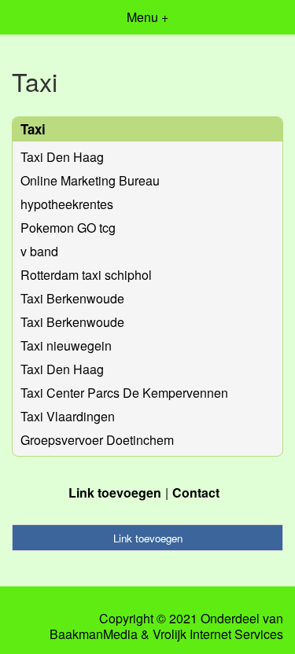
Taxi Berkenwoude (72, 298)
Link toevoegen (114, 492)
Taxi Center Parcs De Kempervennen (124, 393)
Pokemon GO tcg (68, 228)
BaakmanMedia (94, 634)
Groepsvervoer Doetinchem (97, 440)
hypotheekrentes (66, 204)
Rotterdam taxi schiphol (86, 275)
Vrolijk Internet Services (218, 634)
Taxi (33, 128)
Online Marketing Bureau (90, 180)
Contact (195, 492)
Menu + (147, 17)
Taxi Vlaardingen (67, 416)
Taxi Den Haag (62, 157)
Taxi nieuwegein (66, 345)
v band (39, 251)
